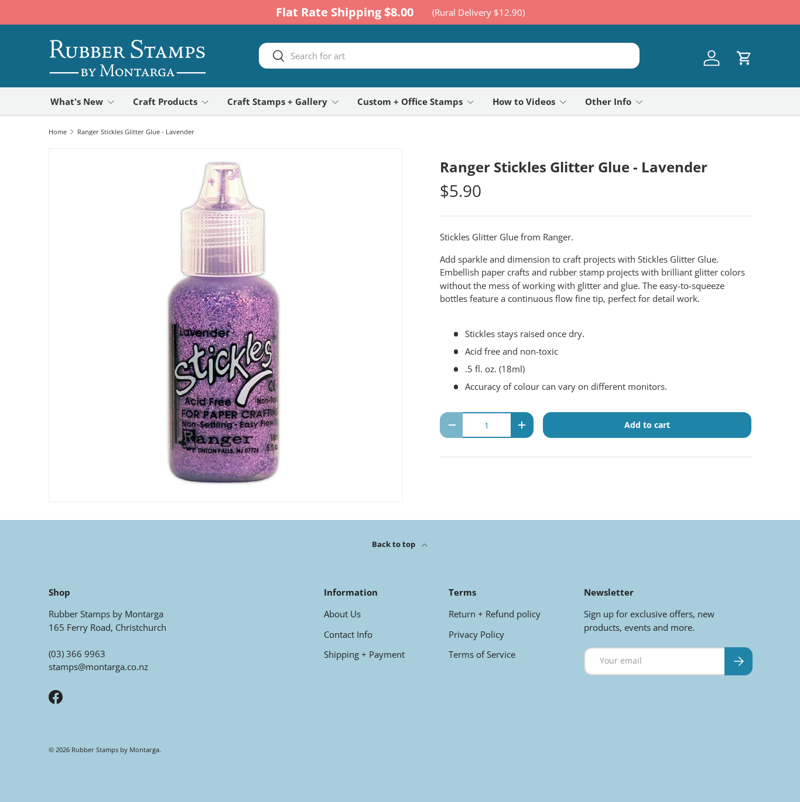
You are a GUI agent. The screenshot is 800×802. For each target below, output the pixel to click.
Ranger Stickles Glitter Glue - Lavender (135, 131)
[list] (225, 325)
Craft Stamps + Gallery (277, 101)
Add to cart (647, 424)
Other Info (608, 101)
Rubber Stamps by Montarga (115, 749)
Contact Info (348, 634)
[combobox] (449, 56)
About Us (342, 614)
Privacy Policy (476, 634)
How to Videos (524, 101)
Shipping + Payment (364, 654)
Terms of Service (482, 654)
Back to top (394, 544)
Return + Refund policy (495, 614)
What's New (76, 101)
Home (58, 131)
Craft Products (165, 101)
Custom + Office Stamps (410, 101)
